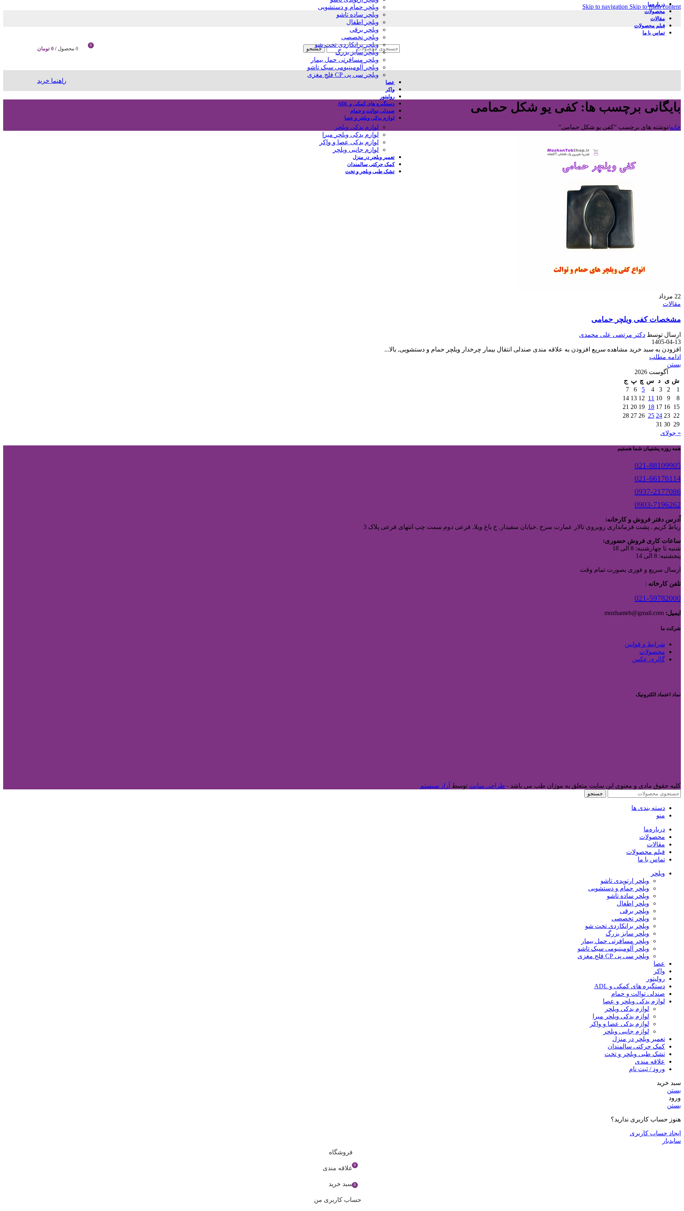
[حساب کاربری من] (109, 48)
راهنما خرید (51, 80)
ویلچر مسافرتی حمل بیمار (345, 59)
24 (659, 415)
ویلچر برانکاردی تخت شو (347, 44)
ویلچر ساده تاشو (357, 14)
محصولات (652, 651)
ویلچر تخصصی (360, 37)
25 (651, 415)
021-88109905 (658, 465)
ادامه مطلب (665, 356)
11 (651, 398)
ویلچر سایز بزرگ (357, 52)
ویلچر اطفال (362, 22)
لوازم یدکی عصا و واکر (349, 142)
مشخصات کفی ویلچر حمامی (636, 319)
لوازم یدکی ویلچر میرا (350, 134)
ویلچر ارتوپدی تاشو (624, 880)
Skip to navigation (605, 6)
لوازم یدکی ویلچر (356, 127)
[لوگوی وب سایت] (582, 72)
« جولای (670, 433)
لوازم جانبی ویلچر (356, 149)
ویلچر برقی (364, 29)
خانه (675, 127)
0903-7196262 (658, 504)
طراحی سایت (487, 785)
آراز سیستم (435, 785)
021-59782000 (658, 598)
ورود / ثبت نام (647, 1069)
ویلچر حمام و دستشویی (348, 7)
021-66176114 (658, 478)
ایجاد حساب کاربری (655, 1133)
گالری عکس (648, 659)
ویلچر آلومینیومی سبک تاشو (343, 67)
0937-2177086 (658, 491)
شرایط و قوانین (645, 644)
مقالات (672, 303)
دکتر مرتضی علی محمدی (612, 334)
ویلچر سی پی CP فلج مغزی (343, 74)
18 (651, 406)
